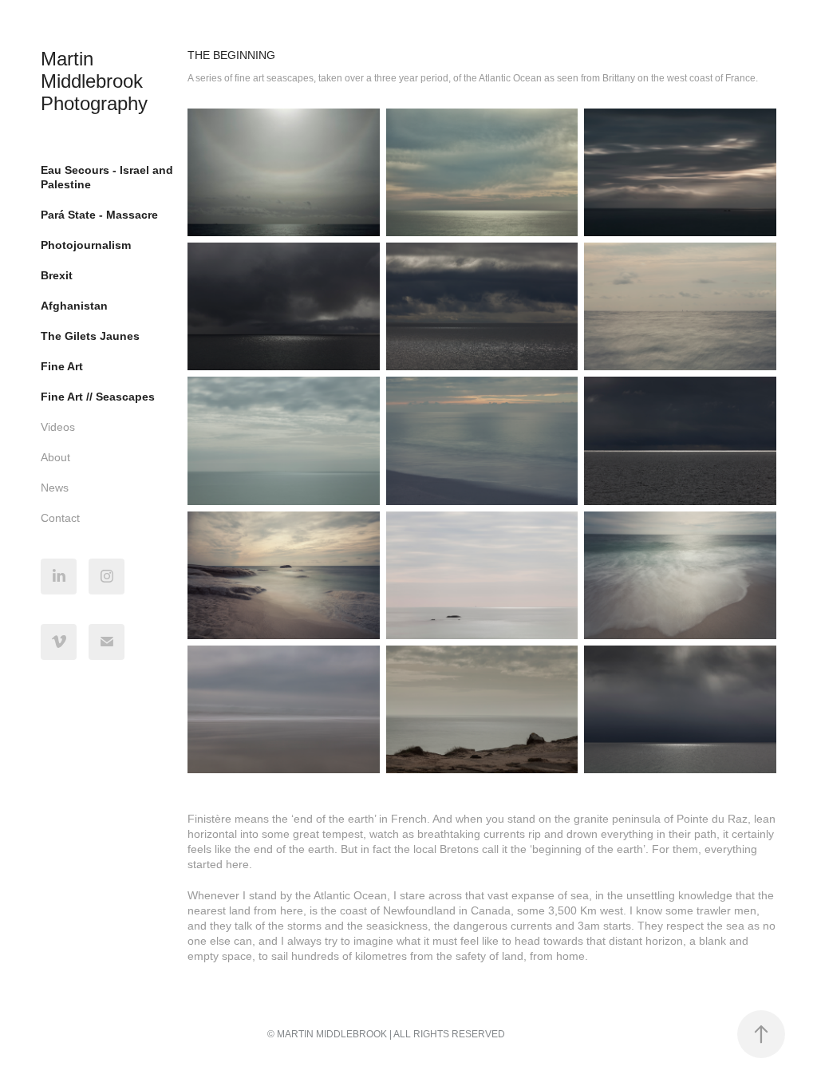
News (55, 487)
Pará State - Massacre (99, 214)
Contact (60, 517)
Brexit (57, 275)
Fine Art (62, 366)
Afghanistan (74, 305)
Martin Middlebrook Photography (94, 81)
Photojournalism (86, 245)
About (55, 457)
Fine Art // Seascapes (98, 396)
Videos (58, 427)
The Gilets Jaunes (90, 336)
